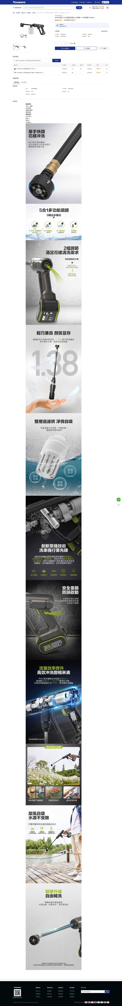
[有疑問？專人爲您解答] (119, 500)
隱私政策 (60, 991)
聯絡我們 (72, 994)
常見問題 (49, 991)
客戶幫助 (83, 2)
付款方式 (38, 996)
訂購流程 (38, 994)
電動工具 (23, 12)
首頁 (14, 12)
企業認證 (98, 2)
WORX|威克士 (58, 15)
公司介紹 (72, 991)
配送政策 (60, 994)
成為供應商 (75, 2)
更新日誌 (49, 994)
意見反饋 (72, 996)
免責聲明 (60, 996)
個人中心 (38, 991)
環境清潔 (29, 12)
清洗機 (33, 12)
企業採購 (49, 996)
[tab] (16, 82)
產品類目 (18, 12)
